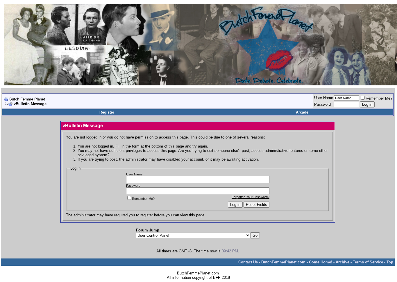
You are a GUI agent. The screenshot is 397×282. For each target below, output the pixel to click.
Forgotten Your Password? (250, 197)
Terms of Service (368, 262)
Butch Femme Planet (27, 99)
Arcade (302, 112)
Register (106, 112)
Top (390, 262)
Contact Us (248, 262)
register (146, 215)
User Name (323, 98)
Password (322, 104)
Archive (342, 262)
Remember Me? (379, 98)
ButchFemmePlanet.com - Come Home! (296, 262)
